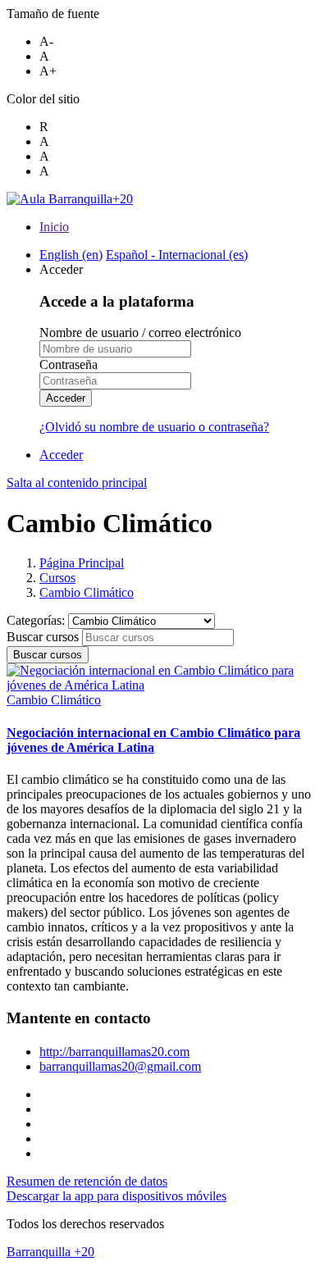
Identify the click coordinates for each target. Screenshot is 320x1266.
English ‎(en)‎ (71, 255)
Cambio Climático (86, 592)
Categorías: (37, 620)
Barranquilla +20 (50, 1252)
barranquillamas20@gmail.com (120, 1066)
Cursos (57, 578)
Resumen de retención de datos (87, 1181)
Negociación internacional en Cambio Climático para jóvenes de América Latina (153, 740)
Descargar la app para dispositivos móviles (116, 1196)
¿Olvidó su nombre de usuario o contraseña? (154, 427)
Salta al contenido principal (77, 483)
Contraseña (68, 364)
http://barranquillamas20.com (114, 1052)
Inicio (54, 227)
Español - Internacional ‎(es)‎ (177, 255)
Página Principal (81, 563)
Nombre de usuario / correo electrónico (140, 332)
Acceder (65, 398)
